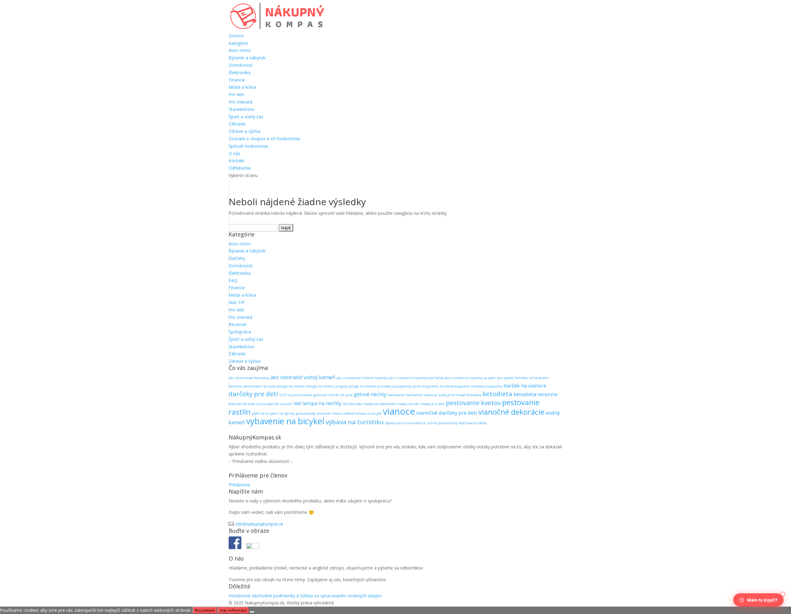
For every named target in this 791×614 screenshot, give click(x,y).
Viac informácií (233, 610)
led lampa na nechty (317, 403)
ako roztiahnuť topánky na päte (470, 378)
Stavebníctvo (241, 109)
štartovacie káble (473, 423)
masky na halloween (379, 404)
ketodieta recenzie (535, 394)
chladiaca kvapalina (486, 386)
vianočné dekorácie (511, 412)
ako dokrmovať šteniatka (249, 378)
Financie (237, 80)
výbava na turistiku (355, 421)
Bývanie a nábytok (247, 58)
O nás (234, 153)
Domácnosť (240, 65)
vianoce (399, 411)
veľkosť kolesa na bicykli (362, 413)
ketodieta (497, 393)
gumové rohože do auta (333, 395)
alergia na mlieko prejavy (326, 386)
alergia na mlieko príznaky (369, 386)
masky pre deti (433, 404)
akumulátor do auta (259, 386)
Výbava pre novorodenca (405, 423)
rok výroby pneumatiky (296, 413)
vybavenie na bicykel (285, 421)
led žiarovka (352, 404)
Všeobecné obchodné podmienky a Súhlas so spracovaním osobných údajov (305, 596)
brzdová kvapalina (455, 386)
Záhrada (237, 124)
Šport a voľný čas (246, 117)
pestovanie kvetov (473, 402)
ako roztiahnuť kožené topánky (361, 378)
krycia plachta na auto (274, 404)
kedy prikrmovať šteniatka (460, 395)
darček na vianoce (525, 385)
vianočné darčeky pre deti (446, 412)
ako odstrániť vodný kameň (302, 377)
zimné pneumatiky (442, 423)
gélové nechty (370, 394)
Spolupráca (240, 332)
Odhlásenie (240, 168)
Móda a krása (242, 87)
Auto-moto (240, 50)
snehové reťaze (329, 413)
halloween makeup (422, 395)
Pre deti (236, 94)
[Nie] (251, 612)
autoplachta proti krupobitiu (415, 386)
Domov (236, 36)
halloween (396, 395)
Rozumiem (205, 610)
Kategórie (238, 43)
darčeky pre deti (253, 393)
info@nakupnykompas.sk (259, 524)
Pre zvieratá (240, 102)
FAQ (233, 280)
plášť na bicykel (264, 413)
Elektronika (240, 72)
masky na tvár (408, 404)
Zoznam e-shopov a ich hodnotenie (264, 139)
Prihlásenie (239, 485)
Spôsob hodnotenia (248, 146)
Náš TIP (237, 302)
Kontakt (236, 160)
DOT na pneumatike (296, 395)
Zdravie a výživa (244, 131)
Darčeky (237, 258)
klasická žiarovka (242, 404)
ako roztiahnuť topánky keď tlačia (416, 378)
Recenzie (238, 324)
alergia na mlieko (291, 386)
